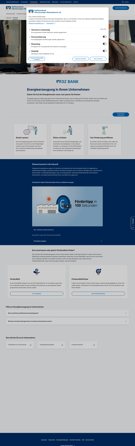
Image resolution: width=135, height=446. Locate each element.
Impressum (50, 23)
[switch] (104, 37)
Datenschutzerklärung (36, 23)
